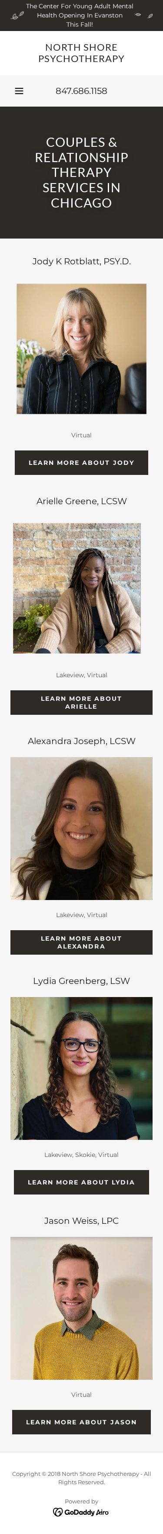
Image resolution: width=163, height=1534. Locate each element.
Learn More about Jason (81, 1422)
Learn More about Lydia (81, 1182)
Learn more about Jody (81, 463)
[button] (19, 91)
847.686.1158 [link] (81, 91)
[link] (81, 53)
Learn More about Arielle (81, 702)
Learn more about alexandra (81, 942)
